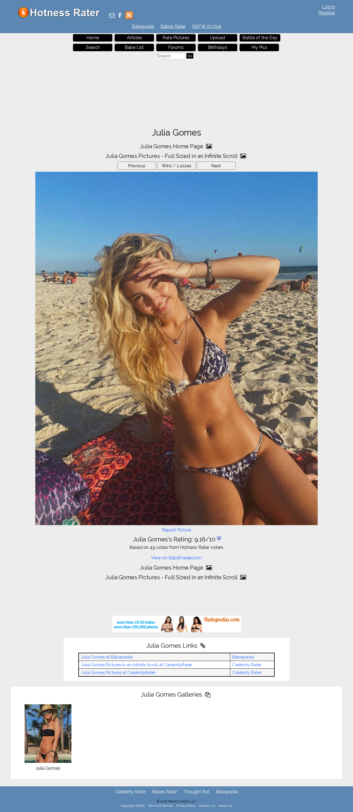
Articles (134, 37)
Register (326, 12)
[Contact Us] (112, 15)
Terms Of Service (160, 806)
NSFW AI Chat (206, 26)
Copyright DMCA (133, 806)
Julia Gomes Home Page (172, 146)
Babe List (134, 47)
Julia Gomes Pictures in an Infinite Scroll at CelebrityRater (136, 664)
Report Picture (176, 530)
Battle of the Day (259, 37)
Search (93, 47)
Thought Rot (196, 791)
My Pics (259, 47)
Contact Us (207, 806)
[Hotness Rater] (61, 16)
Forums (176, 47)
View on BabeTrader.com (176, 557)
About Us (225, 806)
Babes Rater (173, 26)
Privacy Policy (186, 806)
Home (92, 37)
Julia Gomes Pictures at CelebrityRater (118, 672)
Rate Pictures (175, 37)
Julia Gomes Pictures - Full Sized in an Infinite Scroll (172, 156)
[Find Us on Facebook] (119, 15)
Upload (217, 37)
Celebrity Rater (246, 664)
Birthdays (217, 47)
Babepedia (143, 26)
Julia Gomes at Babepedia (107, 657)
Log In (328, 6)
